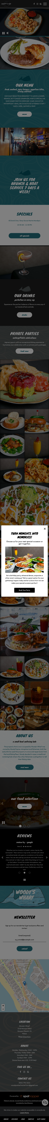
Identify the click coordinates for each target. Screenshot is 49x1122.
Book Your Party (24, 590)
